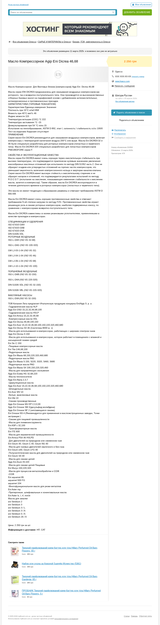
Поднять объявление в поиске (130, 112)
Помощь (134, 616)
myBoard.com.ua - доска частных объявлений (35, 616)
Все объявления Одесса (24, 42)
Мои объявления (143, 4)
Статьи (127, 616)
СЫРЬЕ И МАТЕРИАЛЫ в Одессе (54, 42)
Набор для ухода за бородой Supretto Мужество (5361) (51, 563)
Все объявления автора (124, 101)
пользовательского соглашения (66, 619)
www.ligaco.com (122, 81)
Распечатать (120, 130)
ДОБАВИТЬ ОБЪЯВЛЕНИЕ (137, 12)
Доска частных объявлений (18, 4)
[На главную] (9, 42)
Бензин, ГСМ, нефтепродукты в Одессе (91, 42)
